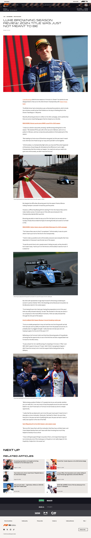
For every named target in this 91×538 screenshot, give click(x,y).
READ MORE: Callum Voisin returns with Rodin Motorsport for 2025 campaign (45, 227)
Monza (5, 8)
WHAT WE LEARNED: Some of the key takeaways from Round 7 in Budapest (71, 485)
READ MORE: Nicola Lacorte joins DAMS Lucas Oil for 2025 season (41, 123)
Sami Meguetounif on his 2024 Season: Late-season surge (39, 424)
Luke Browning (27, 99)
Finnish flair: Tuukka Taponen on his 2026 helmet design (71, 461)
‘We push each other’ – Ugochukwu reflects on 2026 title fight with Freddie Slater (28, 485)
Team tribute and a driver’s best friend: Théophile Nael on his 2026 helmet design (29, 473)
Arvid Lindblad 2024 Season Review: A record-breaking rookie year (42, 320)
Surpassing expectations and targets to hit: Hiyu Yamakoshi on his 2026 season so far (26, 462)
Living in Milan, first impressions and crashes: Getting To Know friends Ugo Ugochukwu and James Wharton (71, 473)
